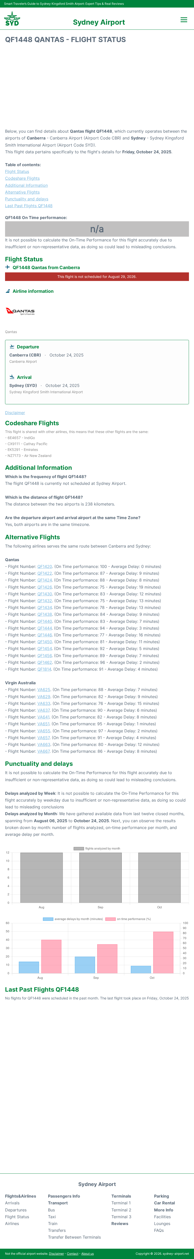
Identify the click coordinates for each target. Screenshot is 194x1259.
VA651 (43, 723)
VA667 (43, 751)
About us (87, 1253)
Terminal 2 (121, 1209)
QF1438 (44, 614)
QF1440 (44, 621)
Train (52, 1223)
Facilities (162, 1216)
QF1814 (44, 669)
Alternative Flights (22, 192)
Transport (58, 1202)
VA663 (43, 744)
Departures (16, 1209)
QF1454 (44, 648)
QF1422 (44, 573)
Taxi (52, 1216)
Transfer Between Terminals (74, 1237)
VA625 (43, 689)
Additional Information (26, 185)
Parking (161, 1196)
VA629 (43, 696)
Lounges (162, 1223)
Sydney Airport (99, 22)
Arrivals (12, 1202)
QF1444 (44, 628)
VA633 (43, 703)
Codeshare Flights (22, 178)
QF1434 (44, 607)
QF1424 (44, 580)
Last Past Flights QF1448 (29, 205)
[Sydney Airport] (12, 18)
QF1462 (44, 662)
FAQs (159, 1230)
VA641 (43, 717)
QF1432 (44, 600)
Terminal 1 (121, 1202)
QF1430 (44, 593)
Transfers (57, 1230)
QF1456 (44, 655)
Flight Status (17, 171)
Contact (72, 1253)
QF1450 (44, 641)
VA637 (43, 710)
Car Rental (164, 1202)
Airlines (12, 1223)
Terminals (121, 1196)
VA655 (43, 730)
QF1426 (44, 587)
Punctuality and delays (26, 198)
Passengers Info (64, 1196)
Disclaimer (56, 1253)
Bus (51, 1209)
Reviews (119, 1223)
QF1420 (44, 566)
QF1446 (44, 634)
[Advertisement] (97, 87)
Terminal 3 (121, 1216)
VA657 (43, 737)
